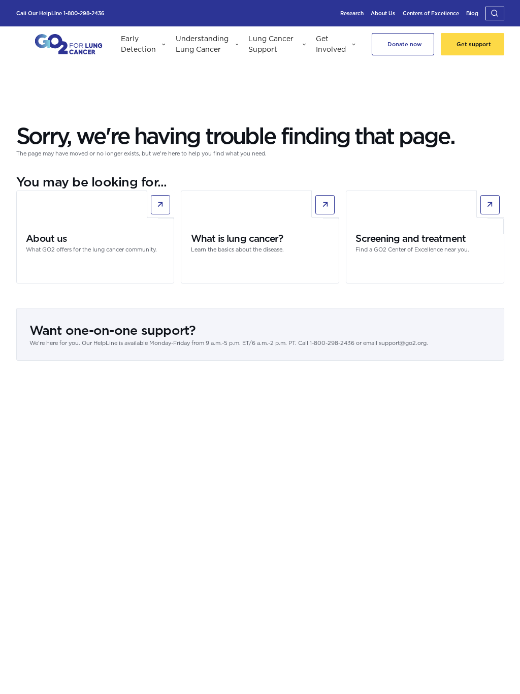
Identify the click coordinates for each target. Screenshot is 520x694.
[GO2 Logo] (68, 44)
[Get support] (472, 44)
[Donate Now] (403, 44)
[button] (494, 13)
